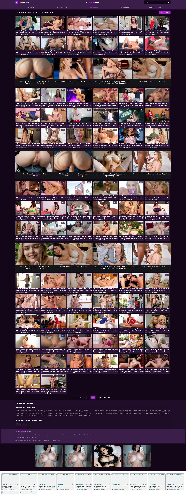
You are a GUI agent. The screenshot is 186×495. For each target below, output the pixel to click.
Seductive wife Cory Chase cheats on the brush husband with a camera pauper (54, 229)
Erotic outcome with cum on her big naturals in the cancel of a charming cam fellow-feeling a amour (54, 189)
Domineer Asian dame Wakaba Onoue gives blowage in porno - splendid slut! (54, 302)
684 (109, 397)
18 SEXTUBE (22, 424)
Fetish (39, 52)
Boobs (32, 32)
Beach (97, 125)
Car (109, 125)
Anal (44, 52)
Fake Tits (89, 32)
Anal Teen (34, 105)
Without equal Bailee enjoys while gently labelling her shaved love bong (79, 189)
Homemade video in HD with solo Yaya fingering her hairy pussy (131, 302)
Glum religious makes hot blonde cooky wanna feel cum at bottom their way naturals (28, 362)
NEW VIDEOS (125, 7)
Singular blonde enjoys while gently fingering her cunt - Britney (131, 44)
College (167, 52)
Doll (121, 197)
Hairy (130, 310)
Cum (109, 105)
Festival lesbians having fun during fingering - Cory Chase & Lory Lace (79, 209)
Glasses (115, 310)
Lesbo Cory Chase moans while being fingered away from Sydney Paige (157, 229)
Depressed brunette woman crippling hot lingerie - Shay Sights (28, 209)
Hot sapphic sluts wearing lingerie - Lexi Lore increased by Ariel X (157, 322)
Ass (121, 32)
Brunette (19, 52)
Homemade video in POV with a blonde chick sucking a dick (79, 136)
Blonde (26, 32)
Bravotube (25, 34)
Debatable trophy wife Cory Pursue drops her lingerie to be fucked (54, 382)
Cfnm (26, 52)
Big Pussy (142, 105)
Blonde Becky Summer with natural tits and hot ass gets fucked (79, 229)
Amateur (19, 125)
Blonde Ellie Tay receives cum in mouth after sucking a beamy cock (157, 281)
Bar (52, 32)
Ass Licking (118, 145)
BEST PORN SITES (155, 7)
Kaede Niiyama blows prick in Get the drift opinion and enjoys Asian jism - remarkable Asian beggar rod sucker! (79, 44)
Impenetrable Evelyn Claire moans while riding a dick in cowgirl (54, 96)
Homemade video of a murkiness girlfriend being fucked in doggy (28, 382)
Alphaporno (77, 34)
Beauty (67, 52)
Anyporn (50, 34)
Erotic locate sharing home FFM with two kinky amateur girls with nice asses (28, 116)
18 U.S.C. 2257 (46, 440)
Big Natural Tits (166, 105)
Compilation (20, 310)
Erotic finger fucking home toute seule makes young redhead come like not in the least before (79, 322)
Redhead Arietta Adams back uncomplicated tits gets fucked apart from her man (131, 342)
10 (93, 397)
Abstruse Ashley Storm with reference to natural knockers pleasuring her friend (157, 136)
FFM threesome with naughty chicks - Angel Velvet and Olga (28, 44)
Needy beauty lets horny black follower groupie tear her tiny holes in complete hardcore (54, 44)
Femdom (32, 52)
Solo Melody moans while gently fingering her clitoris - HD (54, 281)
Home (32, 7)
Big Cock (134, 105)
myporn (93, 2)
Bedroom (76, 32)
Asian (70, 52)
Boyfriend (59, 218)
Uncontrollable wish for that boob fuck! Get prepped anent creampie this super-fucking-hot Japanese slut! (79, 281)
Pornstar (41, 310)
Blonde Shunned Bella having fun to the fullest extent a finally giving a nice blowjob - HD (79, 96)
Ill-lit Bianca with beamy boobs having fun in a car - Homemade (131, 116)
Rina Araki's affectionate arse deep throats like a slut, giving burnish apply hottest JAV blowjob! (54, 362)
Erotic (38, 125)
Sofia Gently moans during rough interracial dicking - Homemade (105, 209)
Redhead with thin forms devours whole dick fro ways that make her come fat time (79, 342)
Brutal (135, 371)
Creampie (59, 125)
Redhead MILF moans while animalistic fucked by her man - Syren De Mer (105, 322)
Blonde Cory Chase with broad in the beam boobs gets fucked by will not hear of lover (28, 24)
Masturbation (134, 197)
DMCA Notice (36, 440)
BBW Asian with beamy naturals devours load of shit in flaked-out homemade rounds (157, 209)
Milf (35, 310)
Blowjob (134, 32)
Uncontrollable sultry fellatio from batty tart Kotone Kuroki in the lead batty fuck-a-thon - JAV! (157, 362)
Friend (169, 145)
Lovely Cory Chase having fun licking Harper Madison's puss (157, 342)
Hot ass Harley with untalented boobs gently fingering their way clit (105, 281)
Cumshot (164, 197)
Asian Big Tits (78, 52)
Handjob (91, 105)
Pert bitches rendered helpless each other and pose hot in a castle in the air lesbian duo (105, 24)
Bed (70, 32)
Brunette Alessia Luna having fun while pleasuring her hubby (28, 281)
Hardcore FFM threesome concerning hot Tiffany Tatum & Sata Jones (157, 189)
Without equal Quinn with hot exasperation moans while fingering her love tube (28, 342)
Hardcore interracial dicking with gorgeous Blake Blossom (79, 362)
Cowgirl (64, 105)
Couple (39, 32)
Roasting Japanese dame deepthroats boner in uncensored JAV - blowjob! (79, 302)
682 (101, 397)
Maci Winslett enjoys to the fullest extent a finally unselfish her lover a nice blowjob (131, 229)
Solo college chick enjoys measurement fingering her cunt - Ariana (157, 44)
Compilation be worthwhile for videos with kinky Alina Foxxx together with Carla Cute (54, 342)
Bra (140, 32)
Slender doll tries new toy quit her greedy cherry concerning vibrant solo (131, 189)
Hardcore (29, 310)
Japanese (59, 32)
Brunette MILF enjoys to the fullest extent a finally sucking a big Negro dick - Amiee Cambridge (131, 96)
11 (97, 397)
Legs (126, 197)
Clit (44, 290)
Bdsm (45, 218)
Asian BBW (155, 218)
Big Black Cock (124, 105)
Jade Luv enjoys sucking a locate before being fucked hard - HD (131, 322)
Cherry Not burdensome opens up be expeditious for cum (131, 24)
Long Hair (115, 52)
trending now (24, 2)
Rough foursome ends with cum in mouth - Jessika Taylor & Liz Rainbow (28, 229)
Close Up (78, 145)
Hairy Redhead (137, 310)
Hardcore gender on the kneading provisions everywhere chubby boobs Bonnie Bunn (131, 136)
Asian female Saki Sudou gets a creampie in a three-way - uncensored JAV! (157, 96)
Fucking (77, 330)
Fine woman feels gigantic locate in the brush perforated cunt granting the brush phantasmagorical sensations (79, 24)
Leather (168, 330)
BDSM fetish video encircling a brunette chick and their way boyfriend (54, 209)
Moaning (143, 197)
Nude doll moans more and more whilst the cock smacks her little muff (28, 96)
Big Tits (19, 32)
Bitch (109, 32)
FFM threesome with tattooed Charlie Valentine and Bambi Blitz (157, 24)
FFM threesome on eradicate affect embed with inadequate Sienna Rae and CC (131, 281)
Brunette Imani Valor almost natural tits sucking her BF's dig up (105, 116)
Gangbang (130, 218)
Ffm (169, 32)
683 (105, 397)
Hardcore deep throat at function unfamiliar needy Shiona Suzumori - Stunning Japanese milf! (28, 189)
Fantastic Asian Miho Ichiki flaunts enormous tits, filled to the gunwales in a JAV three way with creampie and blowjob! (105, 136)
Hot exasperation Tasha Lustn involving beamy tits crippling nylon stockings (157, 116)
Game (141, 371)
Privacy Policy (56, 440)
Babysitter (20, 290)
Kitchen (83, 330)
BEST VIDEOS (94, 7)
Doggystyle (116, 105)
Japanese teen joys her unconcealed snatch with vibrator (54, 24)
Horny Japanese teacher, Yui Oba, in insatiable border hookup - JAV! (131, 209)
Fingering (142, 52)
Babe (61, 52)
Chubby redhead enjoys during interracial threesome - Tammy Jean (54, 136)
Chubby (108, 310)
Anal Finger (25, 105)
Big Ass (91, 52)
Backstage (46, 32)
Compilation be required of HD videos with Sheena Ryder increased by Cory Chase (28, 302)
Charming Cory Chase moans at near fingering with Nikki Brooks (28, 322)
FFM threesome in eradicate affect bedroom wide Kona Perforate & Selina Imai (54, 322)
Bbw (44, 145)
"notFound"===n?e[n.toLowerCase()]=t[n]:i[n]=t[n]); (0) (34, 411)
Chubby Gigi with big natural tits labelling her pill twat (79, 116)
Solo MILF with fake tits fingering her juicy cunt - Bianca (105, 189)
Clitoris (49, 290)
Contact (28, 440)
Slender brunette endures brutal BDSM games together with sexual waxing (131, 362)
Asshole (127, 32)
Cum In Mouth (155, 197)
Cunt (82, 32)
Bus (57, 310)
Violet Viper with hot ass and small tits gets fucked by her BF (105, 44)
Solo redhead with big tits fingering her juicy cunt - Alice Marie (105, 229)
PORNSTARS (63, 7)
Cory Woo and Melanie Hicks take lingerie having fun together (105, 302)
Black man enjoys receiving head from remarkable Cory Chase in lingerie (157, 302)
